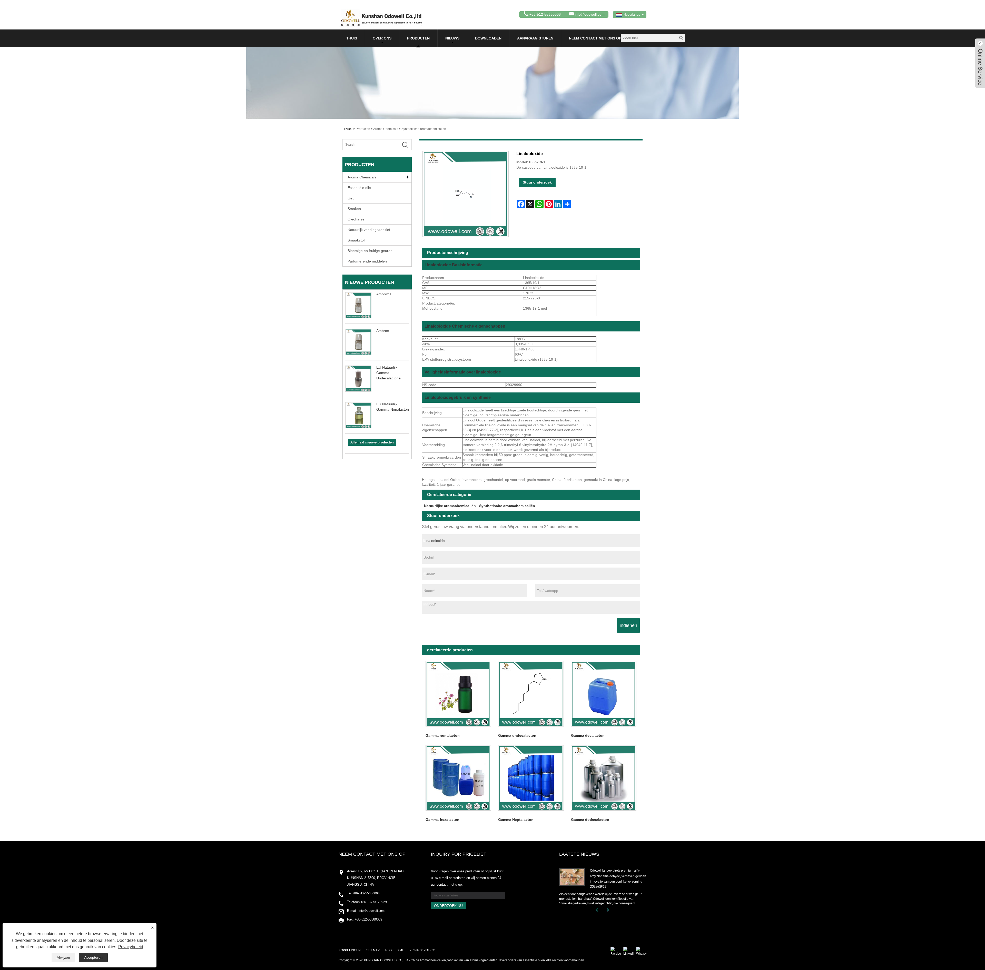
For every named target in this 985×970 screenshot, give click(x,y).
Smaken (354, 209)
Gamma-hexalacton (442, 819)
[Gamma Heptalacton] (531, 778)
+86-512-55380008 (366, 893)
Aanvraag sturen (535, 38)
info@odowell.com (590, 14)
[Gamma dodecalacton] (603, 778)
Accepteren (93, 957)
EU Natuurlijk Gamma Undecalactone (388, 372)
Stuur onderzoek (537, 182)
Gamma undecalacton (517, 735)
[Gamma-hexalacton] (458, 778)
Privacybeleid (130, 947)
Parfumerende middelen (367, 261)
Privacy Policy (422, 950)
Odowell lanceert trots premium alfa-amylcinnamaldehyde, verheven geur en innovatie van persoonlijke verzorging (618, 876)
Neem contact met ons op (595, 38)
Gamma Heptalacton (516, 819)
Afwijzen (63, 957)
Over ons (382, 38)
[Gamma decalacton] (603, 694)
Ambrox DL (385, 294)
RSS (388, 950)
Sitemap (373, 950)
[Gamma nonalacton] (458, 694)
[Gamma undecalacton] (531, 694)
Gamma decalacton (588, 735)
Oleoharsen (357, 219)
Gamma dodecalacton (590, 819)
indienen (628, 625)
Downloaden (488, 38)
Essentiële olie (359, 188)
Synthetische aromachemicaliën (423, 129)
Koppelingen (350, 950)
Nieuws (452, 38)
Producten (418, 38)
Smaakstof (356, 240)
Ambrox (382, 331)
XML (400, 950)
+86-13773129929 (374, 902)
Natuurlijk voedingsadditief (369, 230)
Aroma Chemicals (385, 129)
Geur (352, 198)
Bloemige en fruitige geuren (370, 251)
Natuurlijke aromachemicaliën (450, 506)
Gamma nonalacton (443, 735)
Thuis (351, 38)
